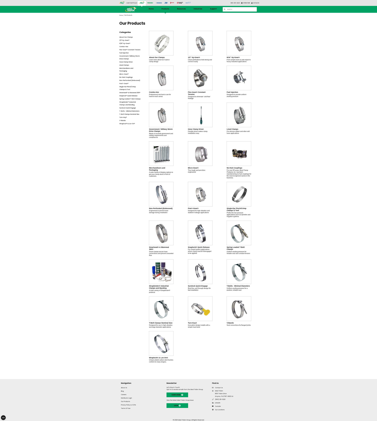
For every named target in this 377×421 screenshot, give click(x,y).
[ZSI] (166, 3)
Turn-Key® (192, 323)
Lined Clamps (232, 129)
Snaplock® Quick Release (199, 247)
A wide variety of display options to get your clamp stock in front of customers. (161, 174)
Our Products (128, 15)
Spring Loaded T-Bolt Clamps (236, 248)
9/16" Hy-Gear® (233, 57)
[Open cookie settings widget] (3, 417)
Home (121, 15)
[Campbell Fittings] (180, 3)
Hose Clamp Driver (196, 129)
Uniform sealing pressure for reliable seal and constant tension (238, 252)
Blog (122, 391)
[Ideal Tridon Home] (133, 9)
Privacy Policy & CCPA (128, 405)
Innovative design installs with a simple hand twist (199, 326)
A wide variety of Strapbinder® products (159, 291)
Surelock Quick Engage (198, 286)
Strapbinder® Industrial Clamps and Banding (159, 287)
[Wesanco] (159, 3)
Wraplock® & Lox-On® (158, 358)
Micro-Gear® (193, 168)
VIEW (176, 405)
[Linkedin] (213, 402)
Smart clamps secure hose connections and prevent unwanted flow (161, 253)
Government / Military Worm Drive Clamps (161, 130)
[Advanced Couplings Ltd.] (188, 3)
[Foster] (172, 3)
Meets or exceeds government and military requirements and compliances (161, 135)
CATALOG (256, 3)
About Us (124, 388)
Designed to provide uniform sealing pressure (236, 95)
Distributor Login (126, 398)
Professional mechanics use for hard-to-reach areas (160, 95)
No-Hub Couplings (234, 168)
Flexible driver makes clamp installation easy (197, 132)
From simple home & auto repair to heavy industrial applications (239, 60)
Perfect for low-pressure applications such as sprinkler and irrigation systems (238, 214)
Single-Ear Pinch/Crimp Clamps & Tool (236, 209)
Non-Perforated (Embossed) (160, 208)
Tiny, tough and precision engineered (196, 171)
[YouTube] (213, 406)
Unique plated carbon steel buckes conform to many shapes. (161, 361)
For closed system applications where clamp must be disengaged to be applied (199, 251)
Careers (123, 395)
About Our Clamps (157, 57)
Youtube (218, 406)
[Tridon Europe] (150, 3)
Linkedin (217, 403)
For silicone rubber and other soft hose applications (238, 132)
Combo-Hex (154, 92)
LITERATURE (246, 3)
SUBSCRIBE (176, 395)
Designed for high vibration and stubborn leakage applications (199, 211)
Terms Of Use (125, 408)
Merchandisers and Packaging (157, 169)
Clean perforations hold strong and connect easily (200, 60)
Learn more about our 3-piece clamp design (159, 60)
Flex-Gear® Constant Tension (196, 93)
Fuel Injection (232, 92)
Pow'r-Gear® (193, 208)
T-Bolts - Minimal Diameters (238, 286)
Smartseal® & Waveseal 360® (159, 248)
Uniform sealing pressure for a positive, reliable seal (237, 289)
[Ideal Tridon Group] (122, 3)
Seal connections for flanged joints (239, 325)
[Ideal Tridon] (142, 2)
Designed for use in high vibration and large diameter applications (160, 326)
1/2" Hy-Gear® (194, 57)
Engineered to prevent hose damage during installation (158, 211)
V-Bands (230, 323)
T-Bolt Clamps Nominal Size (160, 323)
